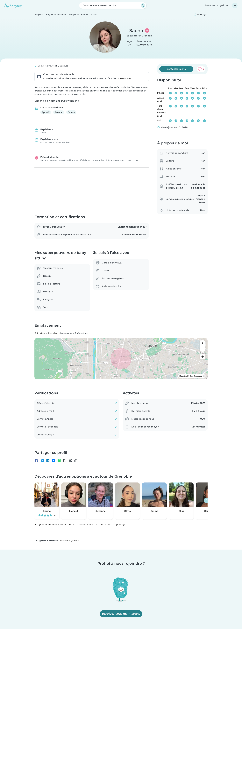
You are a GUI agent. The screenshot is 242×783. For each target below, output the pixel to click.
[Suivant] (206, 500)
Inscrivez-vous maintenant (121, 613)
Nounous (54, 524)
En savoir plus (124, 78)
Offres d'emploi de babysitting (107, 524)
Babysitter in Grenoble (139, 35)
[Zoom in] (202, 343)
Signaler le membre (47, 540)
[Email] (70, 460)
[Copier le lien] (76, 460)
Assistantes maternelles (75, 524)
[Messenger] (53, 460)
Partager (201, 14)
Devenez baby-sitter (216, 5)
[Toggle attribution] (204, 376)
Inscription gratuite (69, 540)
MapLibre (183, 376)
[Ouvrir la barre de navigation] (235, 5)
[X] (42, 460)
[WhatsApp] (59, 460)
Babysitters (40, 524)
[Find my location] (202, 357)
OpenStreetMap (196, 376)
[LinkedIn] (48, 460)
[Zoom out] (202, 349)
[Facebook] (36, 460)
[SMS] (64, 460)
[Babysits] (13, 5)
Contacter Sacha (176, 69)
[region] (121, 358)
